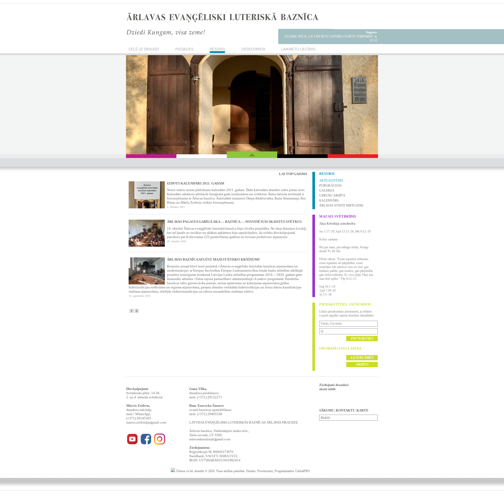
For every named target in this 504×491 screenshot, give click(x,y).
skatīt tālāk (327, 389)
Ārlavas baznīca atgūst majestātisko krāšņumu (213, 259)
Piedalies (184, 49)
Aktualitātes (331, 180)
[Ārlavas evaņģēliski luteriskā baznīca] (132, 444)
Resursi (217, 49)
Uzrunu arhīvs (332, 195)
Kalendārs (329, 200)
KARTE (362, 410)
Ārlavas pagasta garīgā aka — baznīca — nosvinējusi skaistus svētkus (234, 222)
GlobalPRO (302, 471)
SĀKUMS (326, 410)
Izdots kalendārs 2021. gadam (195, 183)
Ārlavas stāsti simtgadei (341, 205)
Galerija (326, 190)
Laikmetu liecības (298, 49)
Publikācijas (330, 185)
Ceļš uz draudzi (144, 49)
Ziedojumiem (253, 49)
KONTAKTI (345, 410)
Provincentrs (265, 471)
